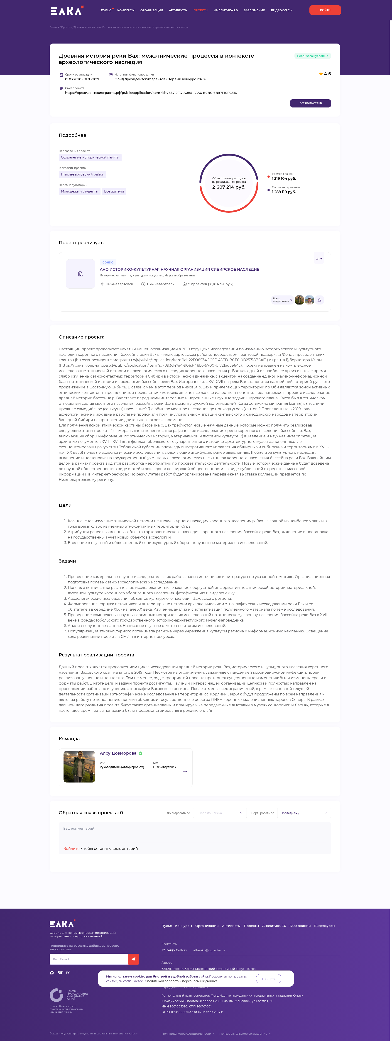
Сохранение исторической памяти (90, 157)
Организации (151, 10)
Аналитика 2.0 (226, 10)
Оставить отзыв (311, 103)
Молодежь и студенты (79, 191)
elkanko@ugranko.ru (209, 950)
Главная (54, 27)
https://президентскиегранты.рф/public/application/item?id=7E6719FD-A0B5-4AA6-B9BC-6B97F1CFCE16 (151, 93)
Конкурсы (126, 10)
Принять (268, 978)
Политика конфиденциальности (186, 1033)
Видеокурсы (281, 10)
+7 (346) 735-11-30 (174, 950)
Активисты (178, 10)
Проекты (201, 10)
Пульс (106, 10)
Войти (325, 10)
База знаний (254, 10)
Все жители (114, 191)
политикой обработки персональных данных (182, 981)
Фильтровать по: (179, 813)
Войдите (71, 848)
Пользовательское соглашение (243, 1033)
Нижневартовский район (82, 174)
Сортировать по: (263, 813)
